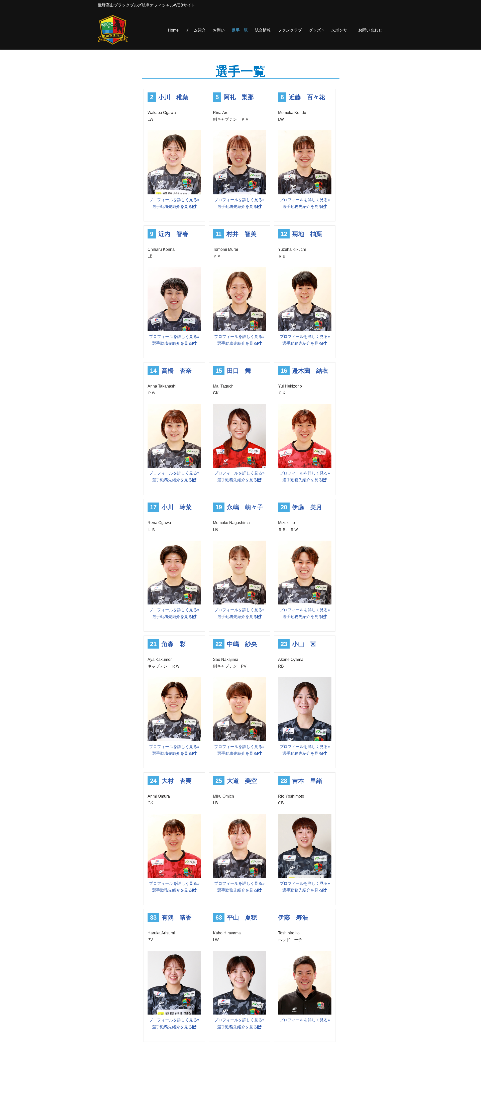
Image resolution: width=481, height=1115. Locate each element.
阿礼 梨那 (239, 97)
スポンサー (341, 30)
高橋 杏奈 (177, 370)
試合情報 (263, 30)
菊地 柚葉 (307, 233)
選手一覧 (240, 30)
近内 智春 (173, 233)
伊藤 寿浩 (293, 917)
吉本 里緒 (307, 780)
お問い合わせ (370, 30)
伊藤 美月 (307, 507)
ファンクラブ (290, 30)
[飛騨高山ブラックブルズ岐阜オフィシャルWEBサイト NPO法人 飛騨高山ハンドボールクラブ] (113, 30)
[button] (323, 30)
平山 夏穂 (242, 917)
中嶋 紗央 (242, 644)
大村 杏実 (177, 780)
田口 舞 (239, 370)
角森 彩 (174, 644)
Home (173, 30)
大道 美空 (242, 780)
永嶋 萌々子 (245, 507)
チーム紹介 (196, 30)
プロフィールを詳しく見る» (174, 200)
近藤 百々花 (307, 97)
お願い (219, 30)
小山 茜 (304, 644)
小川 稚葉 (173, 97)
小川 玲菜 (177, 507)
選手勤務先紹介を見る (172, 206)
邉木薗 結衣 (310, 370)
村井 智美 (241, 233)
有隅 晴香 (177, 917)
